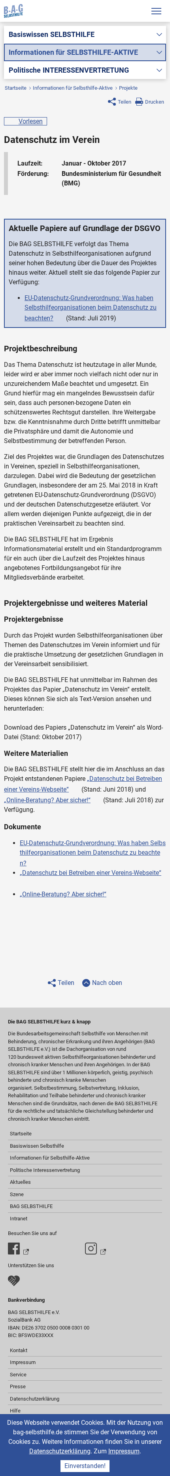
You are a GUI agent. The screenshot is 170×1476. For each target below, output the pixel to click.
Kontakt (18, 1350)
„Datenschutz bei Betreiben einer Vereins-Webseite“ (90, 873)
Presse (18, 1386)
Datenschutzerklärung (60, 1451)
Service (18, 1375)
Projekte (128, 88)
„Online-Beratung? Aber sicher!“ (47, 800)
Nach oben (107, 983)
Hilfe (15, 1411)
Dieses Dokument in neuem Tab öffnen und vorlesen (60, 316)
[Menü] (156, 11)
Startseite (15, 88)
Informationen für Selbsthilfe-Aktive (73, 88)
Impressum (124, 1451)
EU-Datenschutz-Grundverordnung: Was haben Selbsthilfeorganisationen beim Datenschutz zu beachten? (91, 308)
